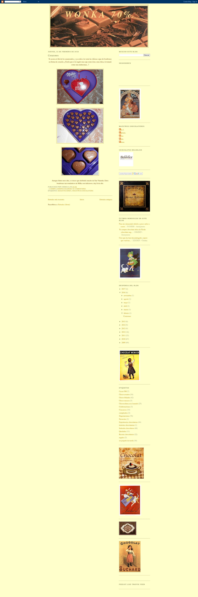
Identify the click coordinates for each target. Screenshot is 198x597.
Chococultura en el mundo (128, 403)
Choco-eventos (124, 394)
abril (125, 306)
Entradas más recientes (56, 199)
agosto (126, 299)
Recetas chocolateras (126, 434)
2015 (124, 321)
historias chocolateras (126, 425)
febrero (126, 313)
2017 (124, 289)
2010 (124, 339)
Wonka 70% (99, 14)
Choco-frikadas (124, 397)
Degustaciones (64, 191)
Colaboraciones (124, 406)
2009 (124, 342)
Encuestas (122, 419)
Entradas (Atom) (64, 204)
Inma (121, 136)
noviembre (128, 295)
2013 (124, 328)
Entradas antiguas (106, 199)
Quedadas (122, 431)
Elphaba (122, 133)
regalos (121, 437)
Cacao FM (123, 391)
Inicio (82, 199)
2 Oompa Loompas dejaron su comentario (67, 189)
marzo (126, 309)
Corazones (53, 55)
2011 (124, 335)
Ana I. (122, 130)
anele (121, 139)
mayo (126, 302)
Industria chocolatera (82, 191)
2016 (124, 292)
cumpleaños (123, 413)
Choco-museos (124, 400)
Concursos (123, 410)
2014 (124, 325)
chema (122, 142)
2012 (124, 332)
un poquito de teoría (126, 440)
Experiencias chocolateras (128, 422)
